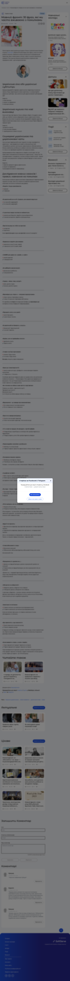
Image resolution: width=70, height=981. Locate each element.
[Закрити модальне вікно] (50, 480)
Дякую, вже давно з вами (35, 499)
